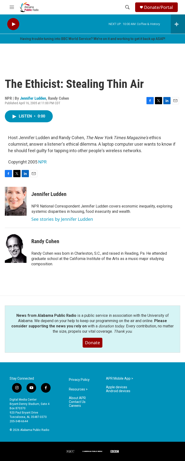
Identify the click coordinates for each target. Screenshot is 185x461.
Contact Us (77, 402)
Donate (92, 342)
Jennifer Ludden (33, 98)
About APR (77, 398)
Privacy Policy (79, 380)
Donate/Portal (158, 7)
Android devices (118, 391)
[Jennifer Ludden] (15, 201)
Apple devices (116, 387)
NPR (42, 161)
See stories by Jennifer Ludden (62, 219)
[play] (13, 24)
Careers (75, 406)
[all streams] (178, 24)
